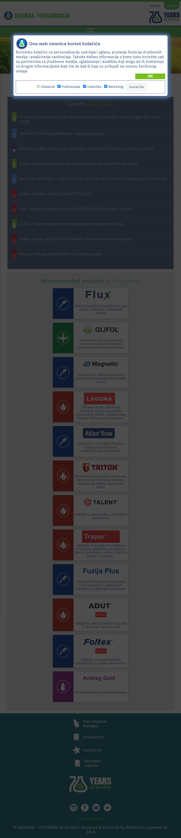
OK (150, 76)
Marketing (115, 87)
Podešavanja (71, 87)
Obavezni (48, 87)
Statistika (94, 87)
